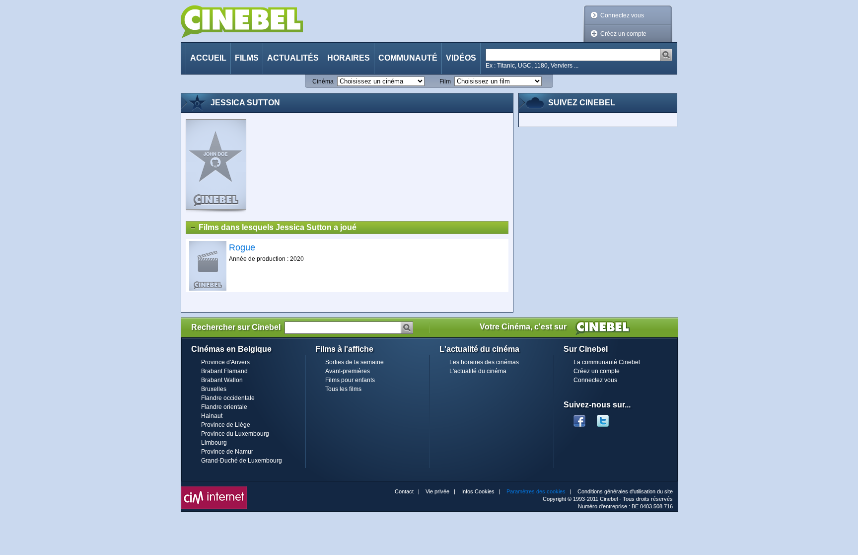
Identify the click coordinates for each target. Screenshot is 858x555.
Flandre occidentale (228, 398)
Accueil (208, 58)
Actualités (293, 58)
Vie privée (437, 491)
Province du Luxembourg (235, 433)
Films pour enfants (350, 380)
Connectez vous (622, 15)
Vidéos (461, 58)
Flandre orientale (224, 406)
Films (247, 58)
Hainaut (211, 415)
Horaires (348, 58)
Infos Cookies (478, 491)
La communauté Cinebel (606, 362)
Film (445, 81)
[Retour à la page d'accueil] (242, 21)
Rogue (242, 247)
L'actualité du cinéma (477, 371)
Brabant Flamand (224, 371)
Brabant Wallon (222, 380)
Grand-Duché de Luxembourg (241, 460)
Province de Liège (225, 424)
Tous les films (343, 389)
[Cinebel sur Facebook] (579, 417)
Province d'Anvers (225, 362)
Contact (404, 491)
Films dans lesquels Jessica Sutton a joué (278, 227)
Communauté (407, 58)
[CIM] (214, 489)
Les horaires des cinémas (484, 362)
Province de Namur (227, 451)
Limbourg (214, 442)
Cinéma (323, 81)
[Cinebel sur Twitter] (608, 417)
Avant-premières (347, 371)
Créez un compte (623, 33)
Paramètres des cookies (536, 491)
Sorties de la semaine (354, 362)
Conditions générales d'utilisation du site (625, 491)
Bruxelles (213, 389)
